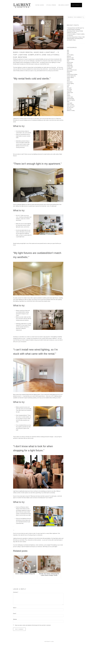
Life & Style (69, 89)
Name (15, 607)
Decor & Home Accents (72, 69)
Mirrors (68, 94)
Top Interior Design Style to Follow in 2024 (76, 37)
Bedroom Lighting (70, 59)
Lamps (68, 84)
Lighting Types (70, 92)
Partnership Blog (70, 98)
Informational (69, 81)
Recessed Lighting (71, 100)
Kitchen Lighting (70, 83)
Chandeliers (69, 68)
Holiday (68, 78)
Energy (68, 72)
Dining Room (69, 71)
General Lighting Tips (71, 75)
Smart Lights (69, 103)
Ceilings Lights (70, 66)
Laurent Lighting (22, 5)
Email (14, 613)
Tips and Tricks (70, 107)
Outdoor (68, 95)
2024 (68, 53)
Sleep (68, 101)
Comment (15, 592)
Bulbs (68, 60)
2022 (68, 50)
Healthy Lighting (70, 77)
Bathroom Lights (70, 57)
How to (68, 80)
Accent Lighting (70, 54)
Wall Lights (69, 109)
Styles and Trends (71, 106)
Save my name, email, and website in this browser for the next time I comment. (33, 625)
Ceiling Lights (70, 65)
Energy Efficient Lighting (72, 74)
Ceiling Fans (69, 63)
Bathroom (69, 56)
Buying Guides (70, 62)
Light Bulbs (69, 91)
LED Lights (69, 88)
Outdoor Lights (70, 97)
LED (68, 86)
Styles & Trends (70, 104)
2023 (68, 51)
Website (15, 619)
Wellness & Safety (71, 110)
